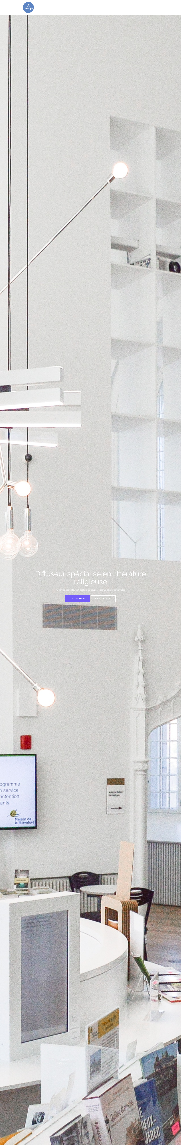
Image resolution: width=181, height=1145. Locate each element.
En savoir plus (78, 599)
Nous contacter (103, 599)
